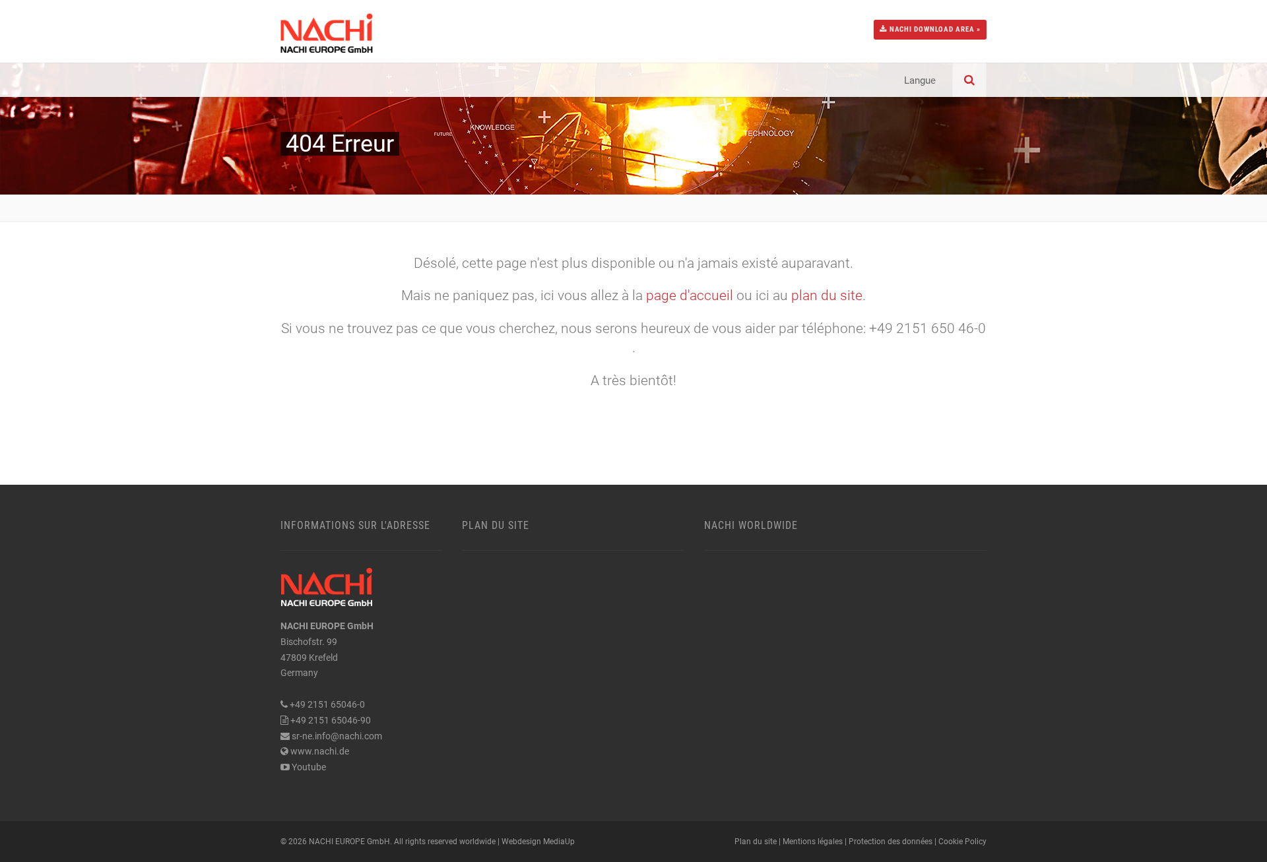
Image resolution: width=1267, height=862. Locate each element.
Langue (920, 80)
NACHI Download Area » (934, 29)
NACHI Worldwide (751, 525)
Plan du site (495, 525)
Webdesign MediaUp (538, 841)
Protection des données (890, 841)
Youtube (309, 767)
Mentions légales (813, 841)
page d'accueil (689, 295)
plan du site (826, 295)
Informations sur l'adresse (355, 525)
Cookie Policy (962, 841)
